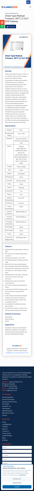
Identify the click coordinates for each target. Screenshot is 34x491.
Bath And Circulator (8, 413)
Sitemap (4, 440)
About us (4, 429)
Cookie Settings (7, 435)
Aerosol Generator (7, 397)
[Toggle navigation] (30, 6)
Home (4, 422)
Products (5, 426)
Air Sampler (5, 404)
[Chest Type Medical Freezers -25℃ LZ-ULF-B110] (16, 46)
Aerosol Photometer (8, 399)
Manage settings (17, 482)
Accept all (17, 486)
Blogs (4, 438)
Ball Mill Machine (7, 411)
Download (11, 26)
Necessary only (17, 478)
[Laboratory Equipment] (9, 7)
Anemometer (6, 408)
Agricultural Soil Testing (9, 401)
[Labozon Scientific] (17, 36)
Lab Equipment (6, 424)
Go (28, 2)
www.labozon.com (18, 66)
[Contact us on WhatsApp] (2, 26)
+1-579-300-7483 (12, 388)
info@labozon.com (9, 66)
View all (4, 415)
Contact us (5, 431)
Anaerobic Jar (6, 406)
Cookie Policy (22, 475)
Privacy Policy (6, 433)
